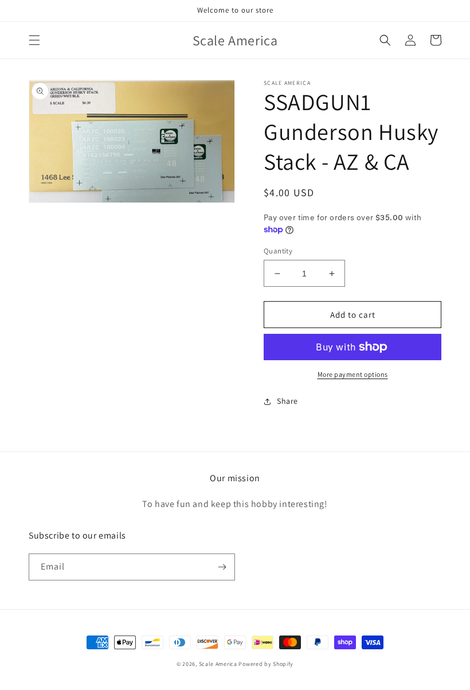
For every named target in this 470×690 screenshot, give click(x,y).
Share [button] (287, 401)
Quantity (278, 251)
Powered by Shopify (265, 664)
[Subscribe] (221, 566)
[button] (34, 40)
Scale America (218, 664)
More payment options (353, 374)
